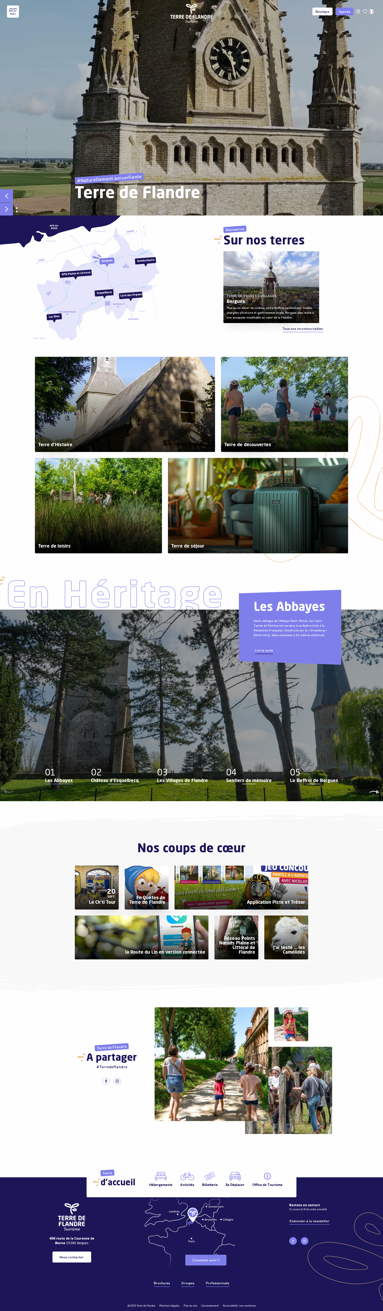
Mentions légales (169, 1306)
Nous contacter (72, 1257)
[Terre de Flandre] (191, 11)
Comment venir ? (205, 1260)
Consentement (210, 1306)
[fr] (371, 12)
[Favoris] (365, 11)
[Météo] (358, 13)
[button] (371, 12)
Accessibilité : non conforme (239, 1306)
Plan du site (190, 1306)
